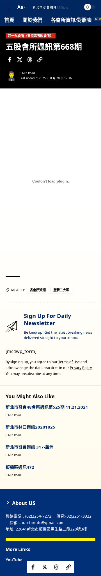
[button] (10, 7)
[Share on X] (20, 59)
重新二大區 (61, 290)
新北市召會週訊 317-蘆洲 (30, 447)
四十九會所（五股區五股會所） (30, 35)
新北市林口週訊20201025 (30, 427)
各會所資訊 (38, 290)
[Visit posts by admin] (11, 75)
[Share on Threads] (30, 59)
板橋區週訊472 (20, 467)
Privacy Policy (80, 367)
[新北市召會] (50, 7)
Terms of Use (69, 361)
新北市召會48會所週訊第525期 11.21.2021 (47, 407)
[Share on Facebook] (9, 59)
